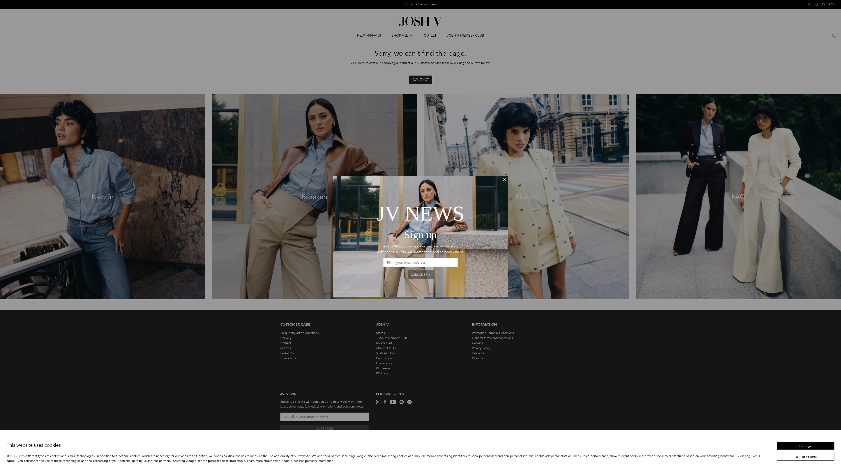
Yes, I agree (806, 446)
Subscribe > (420, 275)
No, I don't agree (806, 457)
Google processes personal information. (306, 461)
